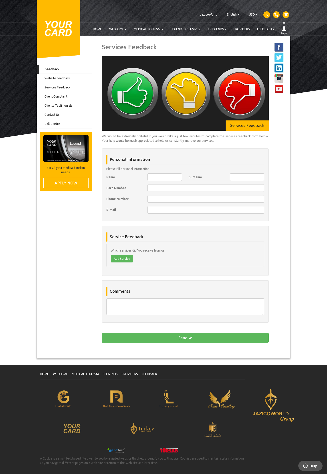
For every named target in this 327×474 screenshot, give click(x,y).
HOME (97, 29)
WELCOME (116, 29)
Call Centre (52, 124)
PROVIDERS (242, 29)
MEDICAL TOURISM (147, 29)
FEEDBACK (264, 29)
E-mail (111, 210)
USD (252, 14)
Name (110, 177)
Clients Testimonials (58, 105)
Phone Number (117, 199)
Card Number (116, 188)
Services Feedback (57, 87)
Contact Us (52, 114)
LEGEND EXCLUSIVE (184, 29)
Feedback (51, 69)
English (232, 14)
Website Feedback (57, 78)
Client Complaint (55, 96)
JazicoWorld (208, 14)
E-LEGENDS (216, 29)
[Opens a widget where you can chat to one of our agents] (310, 466)
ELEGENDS (110, 374)
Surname (195, 177)
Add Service (122, 258)
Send (183, 338)
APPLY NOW (65, 183)
